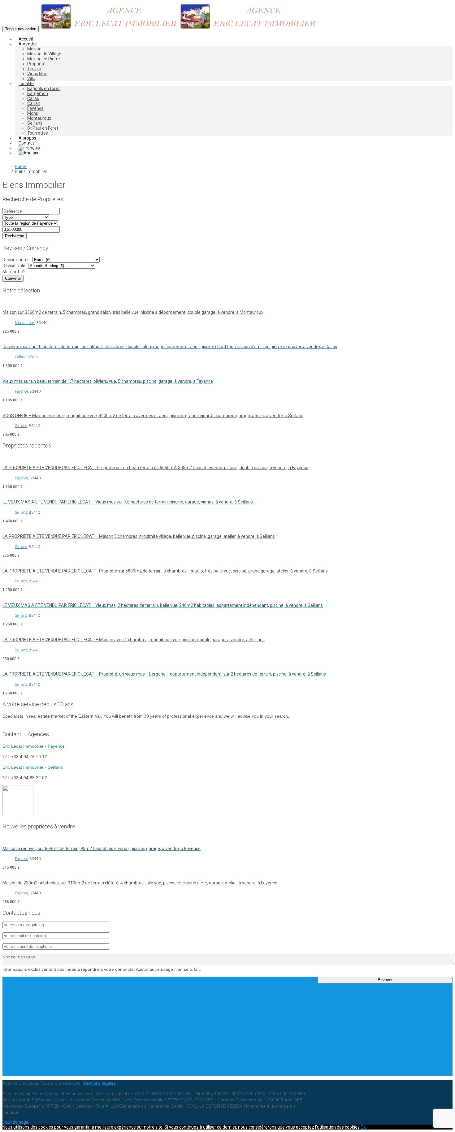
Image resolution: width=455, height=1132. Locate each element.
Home (21, 166)
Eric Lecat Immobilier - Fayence (33, 746)
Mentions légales (99, 1083)
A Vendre (28, 43)
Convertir (13, 278)
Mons (32, 113)
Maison (34, 48)
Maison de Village (44, 53)
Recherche (14, 236)
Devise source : (17, 259)
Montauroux (39, 118)
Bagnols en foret (43, 88)
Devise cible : (14, 265)
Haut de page (15, 1122)
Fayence (35, 108)
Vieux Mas (37, 73)
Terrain (34, 68)
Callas (33, 98)
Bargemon (37, 93)
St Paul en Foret (42, 128)
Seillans (34, 123)
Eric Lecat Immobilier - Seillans (32, 767)
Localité (26, 83)
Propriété (36, 63)
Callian (33, 103)
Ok (363, 1127)
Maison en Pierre (43, 58)
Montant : (11, 271)
